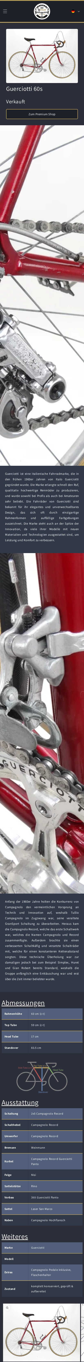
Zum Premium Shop (42, 114)
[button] (5, 11)
